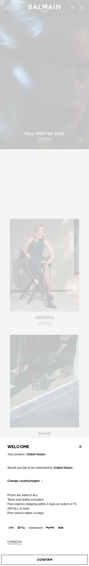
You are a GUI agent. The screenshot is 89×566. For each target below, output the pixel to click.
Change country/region (23, 481)
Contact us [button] (14, 541)
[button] (16, 7)
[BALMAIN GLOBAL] (44, 7)
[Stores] (72, 7)
